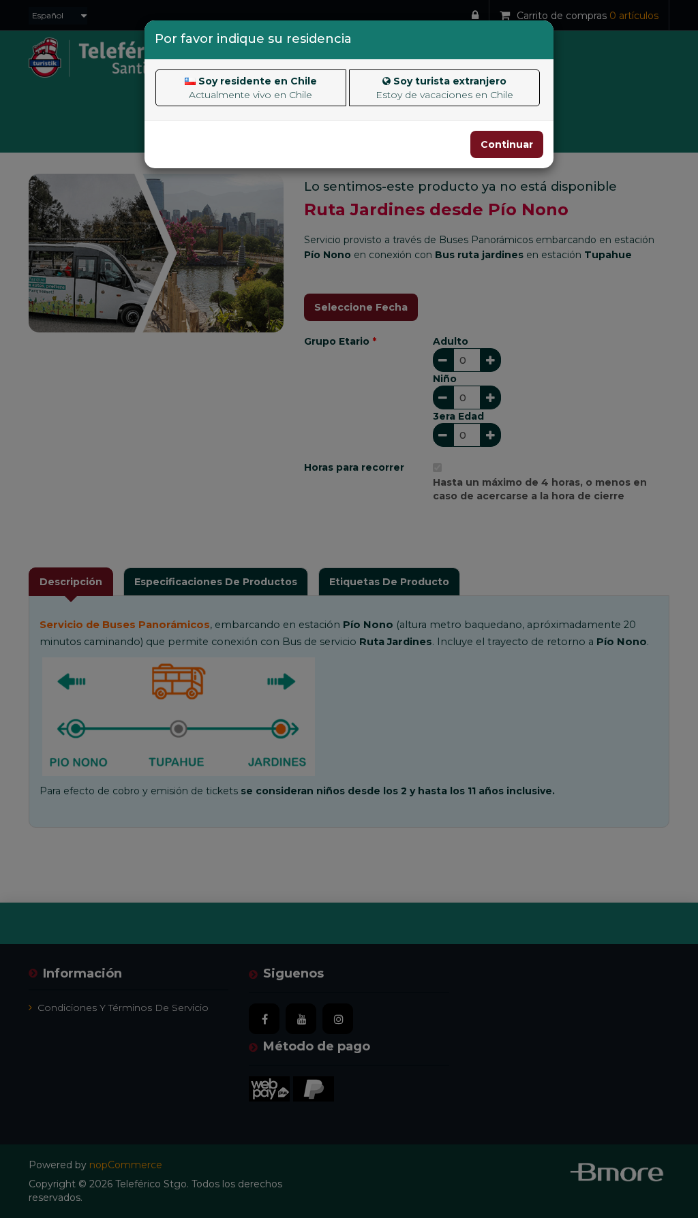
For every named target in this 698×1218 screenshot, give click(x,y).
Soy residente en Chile (253, 88)
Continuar (507, 144)
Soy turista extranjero (444, 88)
